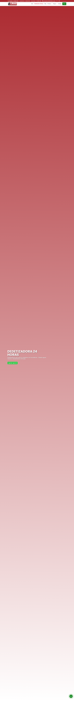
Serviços (49, 3)
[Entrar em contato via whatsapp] (71, 696)
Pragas (54, 3)
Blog (45, 3)
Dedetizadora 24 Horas (38, 3)
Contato (59, 3)
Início (32, 3)
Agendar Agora (11, 363)
